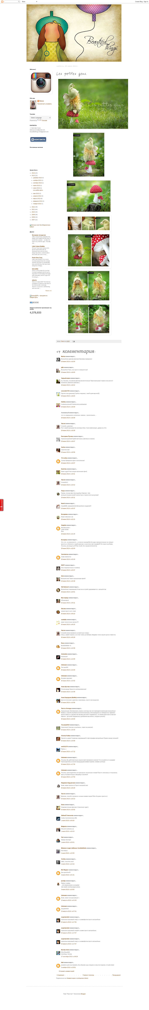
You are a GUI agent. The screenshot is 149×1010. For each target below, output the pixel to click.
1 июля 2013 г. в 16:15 (67, 831)
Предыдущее (116, 975)
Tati (62, 837)
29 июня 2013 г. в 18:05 (68, 372)
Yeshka (63, 859)
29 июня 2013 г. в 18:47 (68, 441)
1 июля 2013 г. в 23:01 (67, 842)
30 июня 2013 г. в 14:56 (68, 702)
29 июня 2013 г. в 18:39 (68, 418)
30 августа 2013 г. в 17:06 (68, 922)
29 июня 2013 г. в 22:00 (68, 548)
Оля (62, 576)
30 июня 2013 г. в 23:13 (68, 799)
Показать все (48, 290)
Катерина (64, 540)
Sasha (63, 447)
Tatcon (63, 423)
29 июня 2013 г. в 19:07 (68, 463)
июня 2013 (36, 188)
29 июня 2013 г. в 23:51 (68, 592)
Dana (62, 804)
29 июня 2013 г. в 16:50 (68, 361)
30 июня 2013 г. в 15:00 (68, 719)
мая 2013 (36, 193)
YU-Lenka (64, 458)
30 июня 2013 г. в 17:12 (68, 751)
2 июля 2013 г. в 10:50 (67, 853)
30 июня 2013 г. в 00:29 (68, 637)
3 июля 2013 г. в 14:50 (67, 889)
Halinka (63, 402)
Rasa (62, 643)
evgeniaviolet (65, 917)
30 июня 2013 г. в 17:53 (68, 777)
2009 (33, 214)
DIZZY (63, 565)
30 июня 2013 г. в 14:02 (68, 681)
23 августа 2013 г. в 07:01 (68, 911)
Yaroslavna (64, 554)
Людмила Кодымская (68, 783)
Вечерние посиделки (39, 235)
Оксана (63, 608)
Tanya (63, 491)
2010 (33, 212)
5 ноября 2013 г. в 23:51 (68, 967)
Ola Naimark (65, 587)
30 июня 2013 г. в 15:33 (68, 730)
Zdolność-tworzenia (67, 815)
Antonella (64, 654)
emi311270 (64, 746)
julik (62, 367)
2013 (33, 175)
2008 (33, 217)
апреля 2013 (37, 196)
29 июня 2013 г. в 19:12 (68, 485)
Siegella (63, 525)
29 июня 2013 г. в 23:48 (68, 581)
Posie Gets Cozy (37, 257)
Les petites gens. (38, 190)
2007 (33, 220)
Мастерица (64, 598)
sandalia (63, 619)
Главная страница (88, 975)
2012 (33, 207)
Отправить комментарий (66, 971)
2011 (33, 209)
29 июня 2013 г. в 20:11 (68, 497)
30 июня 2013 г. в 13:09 (68, 659)
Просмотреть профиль (44, 104)
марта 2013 (37, 198)
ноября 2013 (37, 180)
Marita (63, 356)
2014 (33, 173)
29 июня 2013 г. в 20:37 (68, 508)
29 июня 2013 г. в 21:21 (68, 519)
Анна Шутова (65, 686)
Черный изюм (65, 378)
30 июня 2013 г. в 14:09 (68, 691)
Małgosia (64, 826)
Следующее (60, 975)
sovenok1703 (65, 391)
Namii (63, 503)
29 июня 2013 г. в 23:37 (68, 570)
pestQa (63, 881)
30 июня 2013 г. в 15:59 (68, 741)
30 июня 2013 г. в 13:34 (68, 670)
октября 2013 (37, 183)
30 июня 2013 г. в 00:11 (68, 603)
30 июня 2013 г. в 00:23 (68, 613)
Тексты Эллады (66, 708)
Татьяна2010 (65, 725)
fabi (62, 962)
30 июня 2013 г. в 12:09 (68, 648)
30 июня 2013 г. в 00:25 (68, 624)
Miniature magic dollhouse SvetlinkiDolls (73, 848)
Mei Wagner (64, 870)
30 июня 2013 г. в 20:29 (68, 788)
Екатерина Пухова (67, 436)
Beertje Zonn (65, 950)
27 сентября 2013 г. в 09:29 (69, 956)
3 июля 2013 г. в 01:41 (67, 875)
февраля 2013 (38, 201)
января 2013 (37, 203)
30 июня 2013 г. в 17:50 (68, 764)
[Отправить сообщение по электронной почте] (73, 341)
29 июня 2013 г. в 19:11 (68, 474)
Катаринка (64, 514)
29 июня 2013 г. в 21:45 (68, 534)
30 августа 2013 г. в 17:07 (68, 933)
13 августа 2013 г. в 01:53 (68, 900)
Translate (44, 120)
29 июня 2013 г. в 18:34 (68, 407)
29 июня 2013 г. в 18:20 (68, 396)
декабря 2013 (37, 178)
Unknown (64, 665)
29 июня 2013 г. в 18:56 (68, 452)
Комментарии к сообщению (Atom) (77, 978)
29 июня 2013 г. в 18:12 (68, 385)
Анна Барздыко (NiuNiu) (69, 697)
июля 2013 (36, 185)
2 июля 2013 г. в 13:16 (67, 864)
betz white (35, 269)
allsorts (34, 280)
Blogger (83, 994)
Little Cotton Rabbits (38, 246)
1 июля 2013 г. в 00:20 (67, 820)
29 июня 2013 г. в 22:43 (68, 559)
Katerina (63, 469)
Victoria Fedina (65, 735)
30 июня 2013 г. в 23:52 (68, 809)
